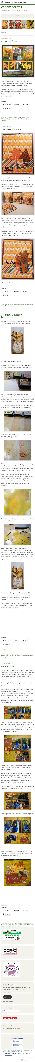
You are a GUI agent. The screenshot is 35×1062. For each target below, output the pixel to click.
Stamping (28, 923)
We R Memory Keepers (20, 655)
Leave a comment (9, 305)
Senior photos (4, 926)
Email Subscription (9, 985)
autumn (31, 117)
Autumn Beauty (9, 666)
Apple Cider (14, 924)
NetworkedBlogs (16, 1038)
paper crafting (16, 1045)
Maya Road (30, 924)
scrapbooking (15, 1044)
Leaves (25, 654)
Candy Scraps (16, 1041)
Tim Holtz (12, 655)
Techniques (11, 654)
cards (19, 304)
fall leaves (3, 118)
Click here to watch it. (7, 96)
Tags (7, 654)
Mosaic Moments (22, 118)
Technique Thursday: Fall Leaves (11, 316)
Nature (23, 117)
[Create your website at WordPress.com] (17, 2)
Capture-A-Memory (8, 605)
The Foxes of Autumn (11, 129)
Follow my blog (17, 1047)
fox (27, 304)
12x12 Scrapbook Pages (11, 117)
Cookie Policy (8, 1055)
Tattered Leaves (5, 655)
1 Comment (20, 926)
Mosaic (19, 117)
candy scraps (11, 7)
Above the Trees (9, 41)
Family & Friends (22, 923)
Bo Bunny (24, 924)
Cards (7, 304)
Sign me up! (7, 997)
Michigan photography (11, 118)
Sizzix (28, 654)
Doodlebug (23, 304)
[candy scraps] (18, 29)
